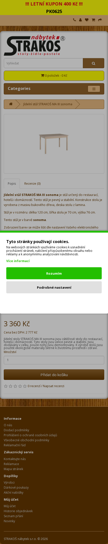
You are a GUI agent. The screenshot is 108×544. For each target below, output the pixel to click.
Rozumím (54, 273)
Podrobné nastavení (54, 287)
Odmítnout (54, 301)
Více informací (18, 261)
